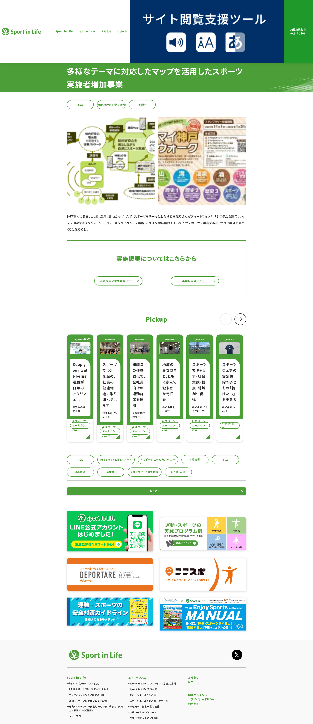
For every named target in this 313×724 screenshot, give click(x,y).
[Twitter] (237, 655)
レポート (193, 682)
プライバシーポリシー (201, 699)
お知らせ (193, 677)
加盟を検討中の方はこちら (298, 31)
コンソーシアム (136, 677)
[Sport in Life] (96, 654)
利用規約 (194, 704)
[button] (240, 319)
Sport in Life (21, 31)
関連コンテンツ (197, 695)
